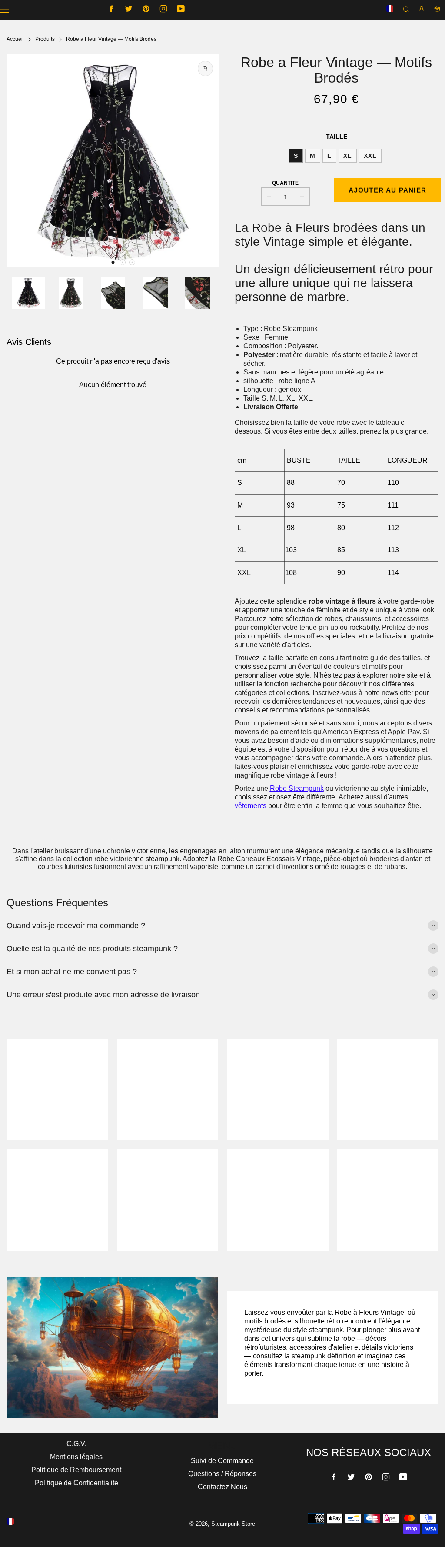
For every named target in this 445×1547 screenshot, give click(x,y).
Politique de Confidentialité (76, 1483)
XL (347, 155)
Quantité (285, 183)
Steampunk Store (233, 1523)
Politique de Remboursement (76, 1469)
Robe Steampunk (297, 788)
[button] (113, 262)
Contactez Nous (222, 1486)
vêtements (250, 805)
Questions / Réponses (222, 1473)
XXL (370, 155)
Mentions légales (76, 1456)
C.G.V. (76, 1443)
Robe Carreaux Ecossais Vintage (268, 858)
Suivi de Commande (222, 1460)
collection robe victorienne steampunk (121, 858)
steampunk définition (323, 1356)
